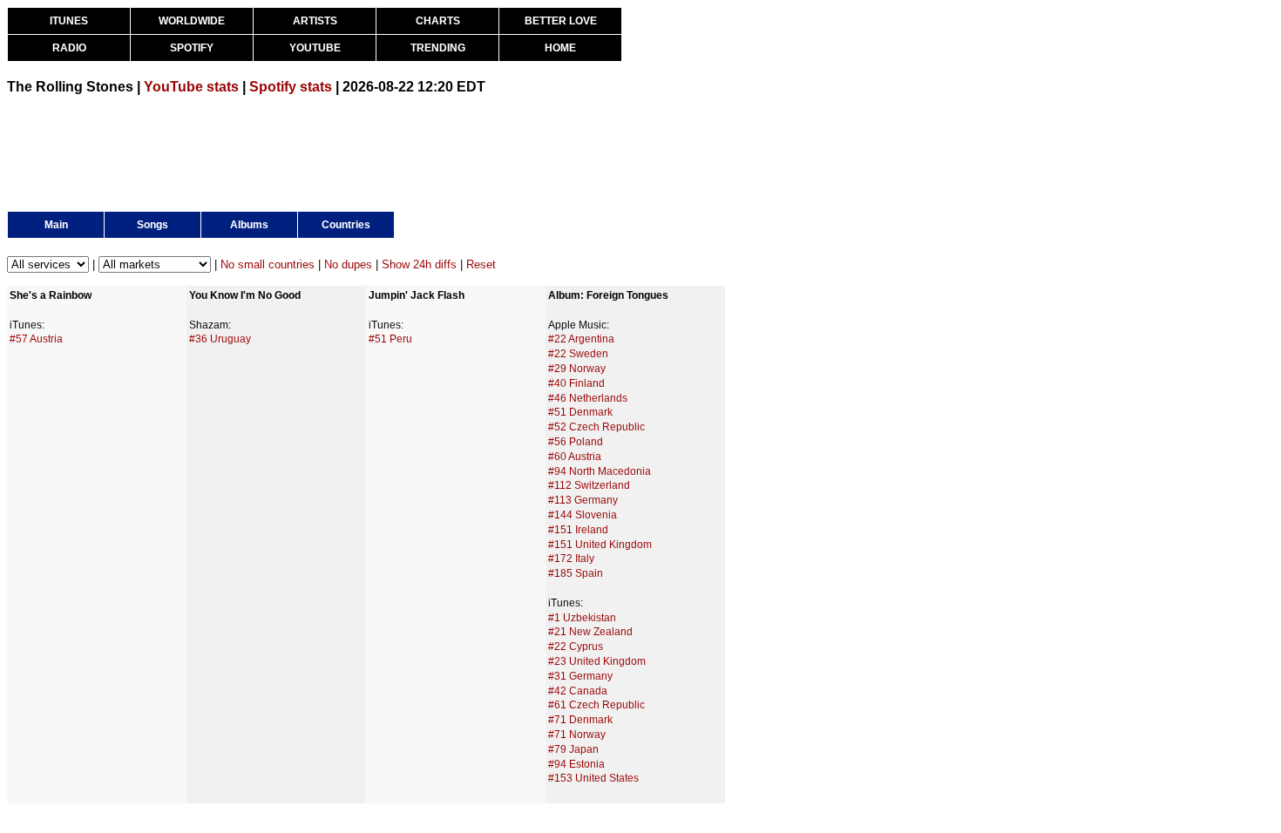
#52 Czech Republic (596, 427)
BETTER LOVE (561, 21)
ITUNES (69, 21)
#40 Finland (576, 383)
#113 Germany (583, 500)
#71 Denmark (580, 720)
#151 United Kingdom (600, 544)
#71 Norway (577, 734)
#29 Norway (577, 368)
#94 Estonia (576, 764)
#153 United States (593, 778)
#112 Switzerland (589, 485)
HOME (560, 48)
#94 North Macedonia (599, 471)
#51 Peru (390, 339)
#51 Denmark (580, 412)
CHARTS (438, 21)
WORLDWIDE (192, 21)
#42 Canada (577, 691)
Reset (481, 264)
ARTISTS (315, 21)
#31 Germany (580, 676)
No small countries (267, 264)
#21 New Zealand (590, 632)
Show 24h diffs (419, 264)
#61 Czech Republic (596, 705)
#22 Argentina (581, 339)
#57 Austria (36, 339)
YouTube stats (191, 86)
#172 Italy (571, 558)
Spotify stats (290, 86)
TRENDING (437, 48)
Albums (249, 225)
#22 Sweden (578, 354)
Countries (346, 225)
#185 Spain (575, 573)
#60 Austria (574, 456)
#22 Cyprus (575, 646)
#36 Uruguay (220, 339)
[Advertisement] (324, 151)
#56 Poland (575, 442)
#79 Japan (573, 749)
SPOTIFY (192, 48)
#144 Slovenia (582, 515)
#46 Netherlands (587, 398)
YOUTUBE (315, 48)
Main (56, 225)
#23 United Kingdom (597, 661)
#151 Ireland (578, 530)
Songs (152, 225)
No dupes (348, 264)
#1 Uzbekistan (582, 618)
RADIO (69, 48)
